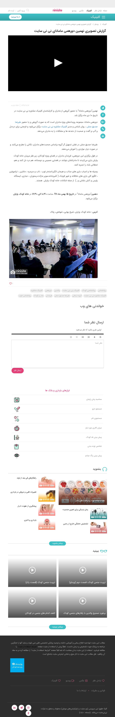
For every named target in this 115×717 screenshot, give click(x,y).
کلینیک (89, 11)
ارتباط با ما (81, 691)
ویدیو (74, 11)
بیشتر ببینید (57, 627)
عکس (81, 11)
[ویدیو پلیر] (57, 63)
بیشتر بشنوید (57, 543)
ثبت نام (11, 11)
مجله (105, 11)
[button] (57, 63)
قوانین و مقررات (98, 691)
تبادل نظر (98, 11)
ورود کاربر (21, 11)
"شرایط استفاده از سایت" (27, 646)
